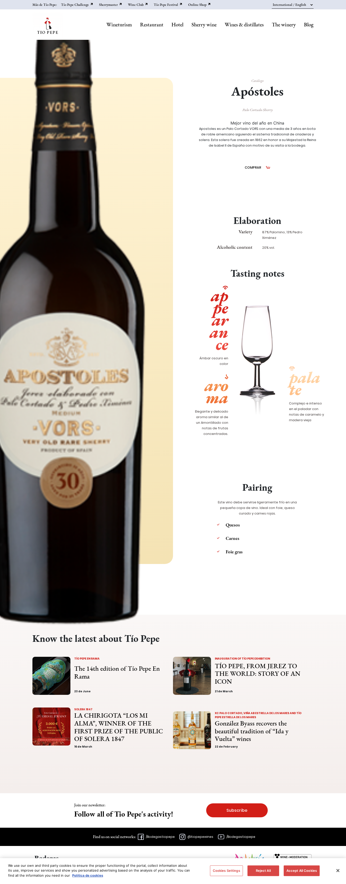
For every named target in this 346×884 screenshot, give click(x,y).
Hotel (177, 24)
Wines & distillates (244, 24)
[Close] (337, 870)
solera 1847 (83, 709)
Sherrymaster (108, 4)
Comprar (253, 167)
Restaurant (151, 24)
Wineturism (119, 24)
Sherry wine (204, 24)
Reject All (263, 871)
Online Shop (197, 4)
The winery (284, 24)
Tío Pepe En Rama (87, 659)
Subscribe (236, 810)
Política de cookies (87, 875)
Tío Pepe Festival (166, 4)
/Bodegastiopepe (160, 837)
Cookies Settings (226, 871)
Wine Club (136, 4)
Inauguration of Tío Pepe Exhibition (242, 659)
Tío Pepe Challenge (75, 4)
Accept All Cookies (301, 871)
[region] (173, 871)
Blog (309, 24)
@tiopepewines (200, 837)
